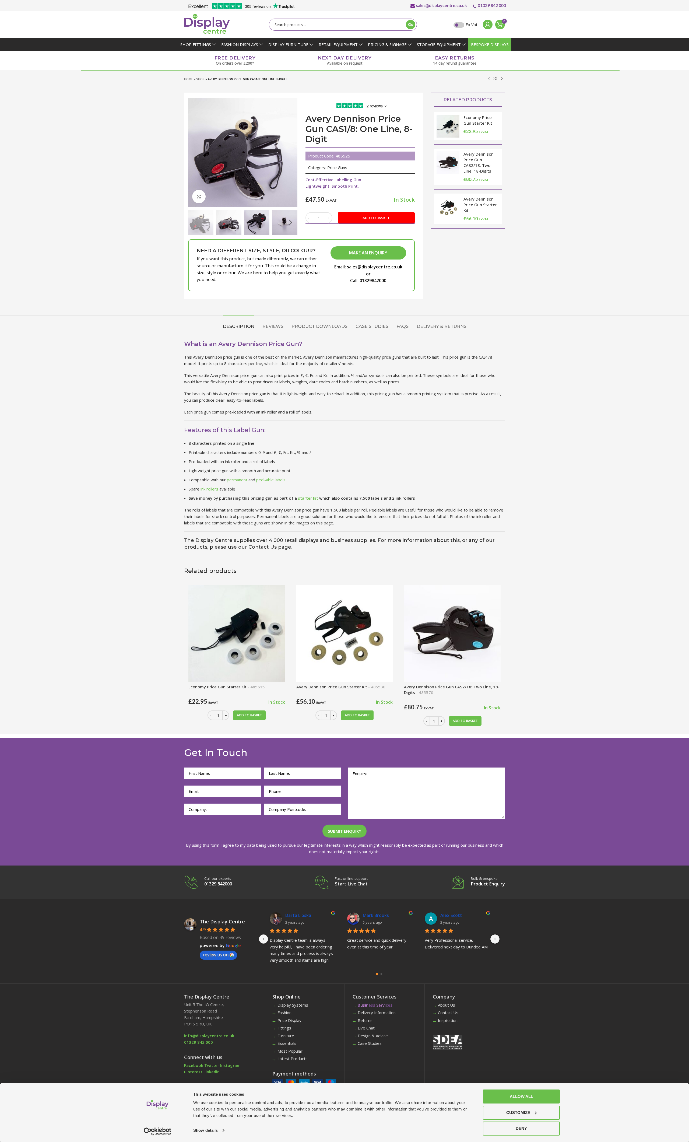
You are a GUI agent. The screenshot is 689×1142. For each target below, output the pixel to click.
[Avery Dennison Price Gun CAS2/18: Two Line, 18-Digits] (452, 633)
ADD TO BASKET (376, 217)
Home (188, 79)
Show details (205, 1130)
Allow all (521, 1096)
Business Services (375, 1005)
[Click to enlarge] (199, 196)
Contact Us (448, 1012)
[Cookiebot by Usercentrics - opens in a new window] (157, 1131)
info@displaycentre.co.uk (209, 1035)
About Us (446, 1005)
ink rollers (209, 489)
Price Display (289, 1020)
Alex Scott (296, 915)
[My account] (486, 24)
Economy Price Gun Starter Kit (477, 120)
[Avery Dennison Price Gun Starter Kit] (344, 633)
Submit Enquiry (344, 831)
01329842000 (373, 280)
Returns (365, 1020)
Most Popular (290, 1051)
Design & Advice (373, 1035)
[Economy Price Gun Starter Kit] (236, 633)
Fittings (284, 1028)
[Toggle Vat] (459, 25)
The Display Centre (222, 921)
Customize (518, 1112)
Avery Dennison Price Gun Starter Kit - (340, 686)
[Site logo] (207, 23)
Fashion (284, 1012)
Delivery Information (377, 1012)
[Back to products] (495, 78)
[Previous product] (489, 78)
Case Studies (370, 1043)
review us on (216, 955)
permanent (237, 479)
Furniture (285, 1035)
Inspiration (448, 1020)
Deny (521, 1128)
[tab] (238, 324)
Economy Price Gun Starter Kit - (226, 686)
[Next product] (501, 78)
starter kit (308, 498)
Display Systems (292, 1005)
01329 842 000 (492, 5)
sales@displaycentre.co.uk (441, 5)
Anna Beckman (378, 915)
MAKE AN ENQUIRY (368, 253)
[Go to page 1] (381, 974)
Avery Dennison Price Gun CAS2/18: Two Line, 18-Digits (478, 162)
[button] (195, 222)
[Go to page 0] (377, 974)
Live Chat (366, 1028)
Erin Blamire (452, 915)
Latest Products (292, 1058)
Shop (200, 79)
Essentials (286, 1043)
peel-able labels (271, 479)
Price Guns (337, 167)
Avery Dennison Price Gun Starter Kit (480, 204)
